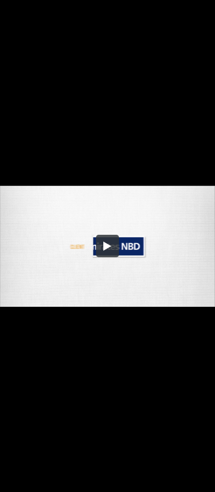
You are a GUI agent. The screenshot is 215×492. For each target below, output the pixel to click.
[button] (107, 246)
